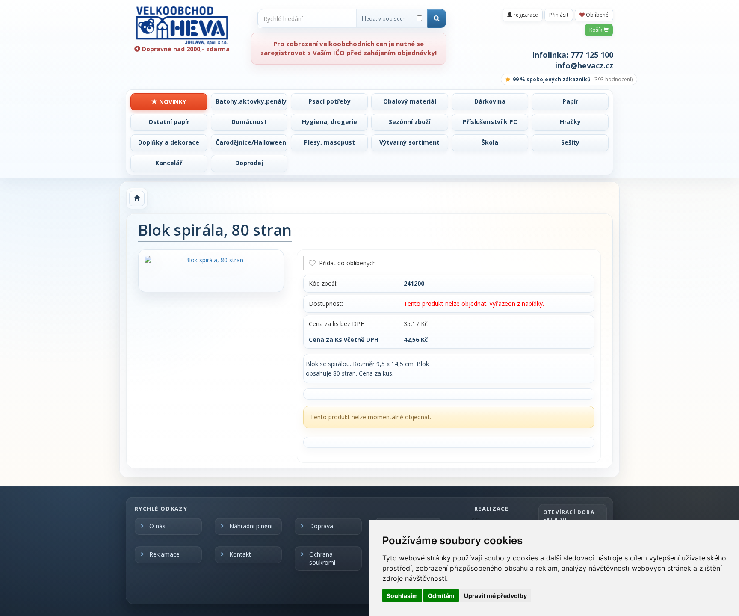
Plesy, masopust (329, 142)
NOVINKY (171, 102)
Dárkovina (489, 101)
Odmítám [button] (441, 595)
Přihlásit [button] (558, 14)
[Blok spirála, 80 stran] (211, 260)
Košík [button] (596, 29)
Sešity (570, 142)
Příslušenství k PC (490, 122)
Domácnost (249, 122)
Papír (570, 101)
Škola (490, 142)
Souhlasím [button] (402, 595)
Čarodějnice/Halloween (251, 142)
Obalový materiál (409, 101)
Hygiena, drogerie (329, 122)
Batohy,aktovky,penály (251, 101)
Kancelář (168, 163)
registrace (525, 14)
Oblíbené (597, 14)
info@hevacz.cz (584, 65)
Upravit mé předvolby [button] (495, 595)
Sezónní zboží (409, 122)
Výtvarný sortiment (409, 142)
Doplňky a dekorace (168, 142)
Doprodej (249, 163)
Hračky (570, 122)
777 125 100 (592, 55)
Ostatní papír (168, 122)
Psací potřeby (329, 101)
